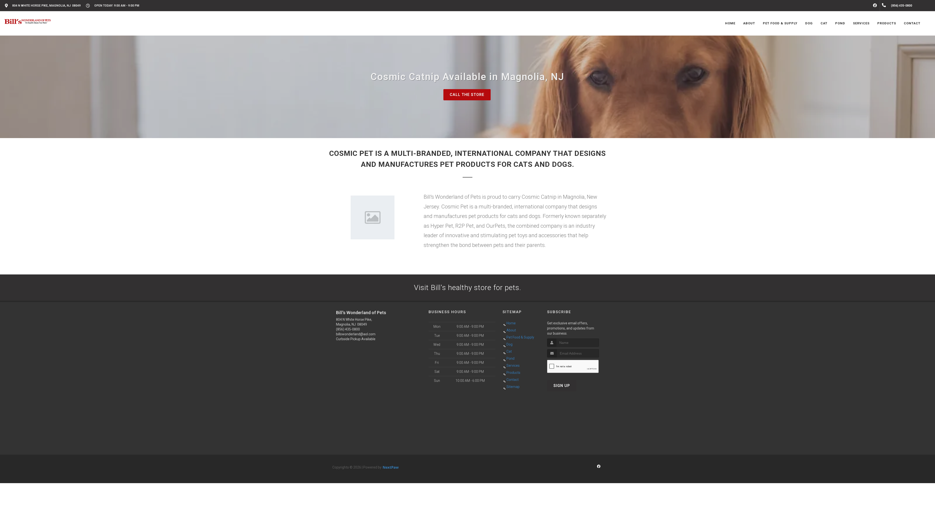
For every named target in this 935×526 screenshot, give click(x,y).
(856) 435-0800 (348, 329)
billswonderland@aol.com (355, 334)
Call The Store (467, 94)
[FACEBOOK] (875, 5)
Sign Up (561, 385)
